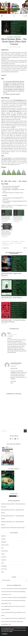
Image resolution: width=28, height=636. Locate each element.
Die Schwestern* (16, 186)
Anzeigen (3, 539)
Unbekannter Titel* (7, 192)
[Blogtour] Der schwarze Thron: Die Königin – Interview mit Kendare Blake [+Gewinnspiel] (6, 232)
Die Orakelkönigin (15, 241)
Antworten (10, 336)
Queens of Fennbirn (6, 205)
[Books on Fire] (14, 6)
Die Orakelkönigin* (16, 198)
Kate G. (9, 333)
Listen (2, 563)
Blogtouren (3, 542)
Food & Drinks (4, 551)
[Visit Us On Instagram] (10, 439)
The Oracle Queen (7, 198)
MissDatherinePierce (16, 363)
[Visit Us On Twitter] (15, 439)
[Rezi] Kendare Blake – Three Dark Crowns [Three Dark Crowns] (18, 218)
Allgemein (10, 37)
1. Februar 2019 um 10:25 (11, 334)
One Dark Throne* (7, 188)
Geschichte (3, 557)
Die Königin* (15, 188)
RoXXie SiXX (4, 597)
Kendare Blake (4, 243)
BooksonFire (6, 248)
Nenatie (3, 612)
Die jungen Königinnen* (17, 201)
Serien (2, 572)
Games (2, 554)
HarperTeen (22, 241)
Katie (2, 606)
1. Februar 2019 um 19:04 (15, 364)
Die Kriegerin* (15, 189)
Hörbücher (3, 560)
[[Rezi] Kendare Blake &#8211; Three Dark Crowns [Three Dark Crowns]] (18, 213)
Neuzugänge (4, 566)
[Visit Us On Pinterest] (17, 439)
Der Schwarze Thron (6, 241)
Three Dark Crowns (14, 111)
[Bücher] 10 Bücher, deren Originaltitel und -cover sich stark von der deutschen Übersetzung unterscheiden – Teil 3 (14, 591)
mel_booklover (4, 588)
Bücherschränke (5, 545)
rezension (11, 243)
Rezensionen (17, 37)
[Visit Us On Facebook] (13, 439)
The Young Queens (18, 100)
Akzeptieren (5, 633)
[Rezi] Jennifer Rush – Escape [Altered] (11, 297)
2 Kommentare (18, 46)
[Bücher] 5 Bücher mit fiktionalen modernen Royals (12, 527)
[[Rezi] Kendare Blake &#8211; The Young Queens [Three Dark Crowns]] (6, 213)
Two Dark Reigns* (7, 189)
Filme (2, 548)
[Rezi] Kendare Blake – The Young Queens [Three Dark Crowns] (6, 218)
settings (10, 631)
